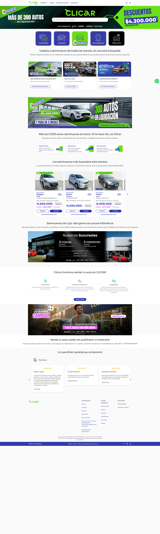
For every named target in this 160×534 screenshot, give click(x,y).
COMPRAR (43, 3)
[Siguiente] (129, 113)
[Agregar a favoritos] (60, 188)
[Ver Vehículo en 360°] (60, 194)
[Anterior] (30, 113)
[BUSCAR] (126, 2)
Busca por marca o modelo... (65, 20)
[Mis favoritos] (129, 2)
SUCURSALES (74, 3)
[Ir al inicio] (33, 3)
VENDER (52, 3)
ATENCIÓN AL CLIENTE (62, 3)
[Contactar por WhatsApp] (156, 81)
